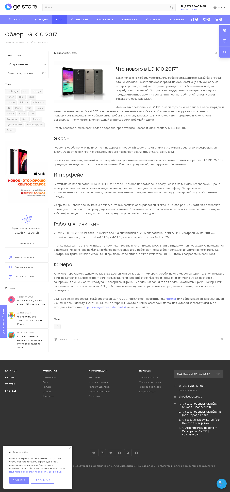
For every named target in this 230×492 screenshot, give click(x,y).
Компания (50, 371)
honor (10, 97)
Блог (45, 382)
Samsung (12, 119)
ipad (31, 97)
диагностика (14, 125)
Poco (22, 113)
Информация (98, 371)
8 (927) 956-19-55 (193, 6)
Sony (25, 119)
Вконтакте (93, 452)
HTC (21, 97)
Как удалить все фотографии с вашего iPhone (30, 320)
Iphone (11, 102)
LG (57, 326)
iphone (24, 102)
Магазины (94, 377)
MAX (119, 452)
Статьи (10, 288)
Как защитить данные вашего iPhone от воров (31, 302)
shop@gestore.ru (190, 396)
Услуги (10, 384)
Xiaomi (36, 119)
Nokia (40, 108)
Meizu (18, 108)
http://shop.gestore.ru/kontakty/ (104, 307)
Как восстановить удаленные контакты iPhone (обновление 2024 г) (29, 342)
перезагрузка (35, 125)
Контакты (48, 396)
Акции (9, 377)
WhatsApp (128, 452)
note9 (10, 113)
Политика (94, 396)
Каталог (11, 371)
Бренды (10, 391)
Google (37, 91)
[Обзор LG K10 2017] (82, 82)
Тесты (10, 130)
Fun (25, 91)
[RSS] (216, 53)
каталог (171, 298)
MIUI (29, 108)
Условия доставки (99, 387)
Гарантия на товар (99, 391)
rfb (32, 113)
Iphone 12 (38, 102)
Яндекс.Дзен (136, 452)
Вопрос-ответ (147, 391)
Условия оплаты (98, 382)
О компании (49, 377)
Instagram (102, 452)
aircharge (12, 91)
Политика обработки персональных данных (35, 472)
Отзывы (47, 391)
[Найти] (171, 7)
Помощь (145, 371)
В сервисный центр (3, 320)
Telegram (110, 452)
